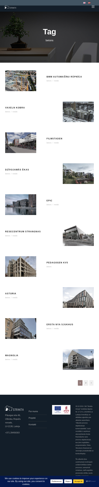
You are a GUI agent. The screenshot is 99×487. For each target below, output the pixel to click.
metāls (56, 81)
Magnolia (11, 355)
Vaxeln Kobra (15, 108)
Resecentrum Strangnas (23, 231)
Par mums (33, 411)
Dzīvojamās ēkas (17, 170)
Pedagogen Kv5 (57, 263)
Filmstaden (55, 139)
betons (49, 81)
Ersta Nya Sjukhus (60, 324)
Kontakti (32, 424)
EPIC (49, 201)
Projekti (32, 418)
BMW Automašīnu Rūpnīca (64, 77)
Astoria (10, 293)
